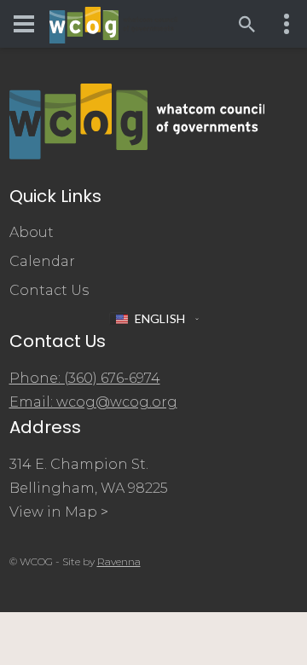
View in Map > (58, 512)
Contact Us (49, 290)
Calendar (42, 261)
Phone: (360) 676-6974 (84, 378)
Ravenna (119, 561)
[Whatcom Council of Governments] (113, 24)
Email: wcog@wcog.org (93, 402)
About (31, 232)
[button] (154, 318)
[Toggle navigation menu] (23, 23)
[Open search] (247, 23)
